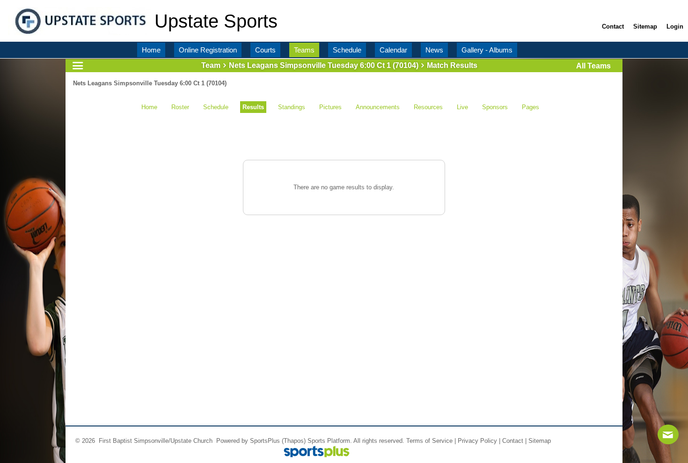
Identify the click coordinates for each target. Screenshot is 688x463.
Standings (291, 107)
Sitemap (539, 440)
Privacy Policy (477, 440)
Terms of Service (429, 440)
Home (149, 107)
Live (462, 107)
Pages (530, 107)
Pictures (330, 107)
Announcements (378, 107)
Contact (512, 440)
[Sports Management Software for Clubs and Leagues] (313, 452)
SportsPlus (265, 440)
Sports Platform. (329, 440)
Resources (428, 107)
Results (253, 107)
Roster (180, 107)
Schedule (215, 107)
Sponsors (495, 107)
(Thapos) (294, 440)
